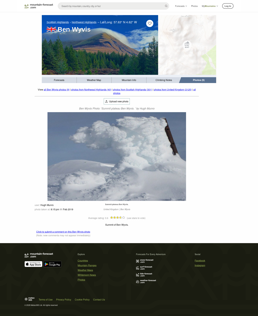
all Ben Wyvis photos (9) (56, 89)
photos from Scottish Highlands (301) (132, 89)
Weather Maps (85, 270)
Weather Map (94, 80)
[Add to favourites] (149, 23)
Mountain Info (129, 80)
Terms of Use (46, 299)
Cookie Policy (82, 299)
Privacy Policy (63, 299)
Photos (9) (199, 80)
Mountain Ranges (87, 265)
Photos (194, 5)
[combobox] (113, 6)
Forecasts (180, 5)
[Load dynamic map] (187, 44)
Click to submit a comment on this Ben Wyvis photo (63, 231)
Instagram (200, 265)
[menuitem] (59, 80)
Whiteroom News (87, 275)
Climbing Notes (164, 80)
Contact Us (99, 299)
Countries (83, 260)
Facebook (200, 260)
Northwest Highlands (84, 22)
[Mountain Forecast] (38, 6)
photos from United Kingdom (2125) (173, 89)
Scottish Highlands (58, 22)
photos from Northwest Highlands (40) (91, 89)
